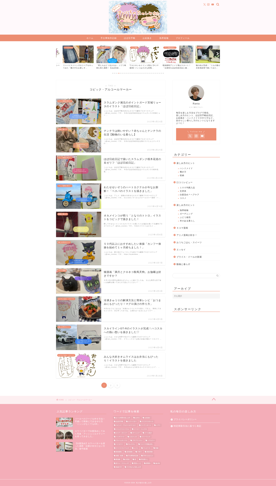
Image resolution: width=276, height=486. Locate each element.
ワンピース (146, 448)
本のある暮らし (187, 221)
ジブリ (158, 425)
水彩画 (127, 459)
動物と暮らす (183, 264)
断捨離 (118, 459)
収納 (182, 175)
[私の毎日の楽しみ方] (138, 33)
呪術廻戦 (119, 452)
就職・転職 (119, 455)
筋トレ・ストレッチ (122, 463)
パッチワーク (120, 436)
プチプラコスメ (137, 440)
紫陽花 (148, 463)
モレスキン (131, 444)
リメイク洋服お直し (146, 444)
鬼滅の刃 (119, 467)
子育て (139, 452)
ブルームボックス (121, 440)
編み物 (157, 463)
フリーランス (146, 436)
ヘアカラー (151, 440)
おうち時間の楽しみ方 (123, 418)
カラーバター (132, 421)
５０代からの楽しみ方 (134, 467)
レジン (136, 448)
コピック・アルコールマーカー (126, 425)
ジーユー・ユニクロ (140, 429)
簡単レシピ (137, 463)
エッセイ (181, 249)
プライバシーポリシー (185, 419)
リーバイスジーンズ (122, 448)
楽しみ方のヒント (186, 163)
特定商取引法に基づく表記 (187, 426)
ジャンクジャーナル (122, 429)
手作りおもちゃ (148, 455)
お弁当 (137, 418)
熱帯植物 (164, 38)
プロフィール (183, 38)
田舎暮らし (144, 459)
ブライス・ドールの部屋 (189, 257)
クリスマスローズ (147, 421)
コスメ (183, 198)
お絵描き (147, 38)
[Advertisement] (196, 332)
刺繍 (156, 448)
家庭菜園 (150, 452)
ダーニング (136, 433)
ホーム (90, 38)
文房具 (183, 191)
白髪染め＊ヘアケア (189, 195)
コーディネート (146, 425)
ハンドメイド (186, 168)
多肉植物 (129, 452)
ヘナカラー (119, 444)
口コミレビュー (185, 182)
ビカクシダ (133, 436)
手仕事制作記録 (109, 38)
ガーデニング (186, 214)
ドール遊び (148, 433)
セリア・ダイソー (121, 433)
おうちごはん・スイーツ (189, 242)
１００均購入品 (187, 188)
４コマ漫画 (182, 228)
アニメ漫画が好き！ (187, 235)
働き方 (183, 172)
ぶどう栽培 (185, 217)
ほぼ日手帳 (129, 38)
